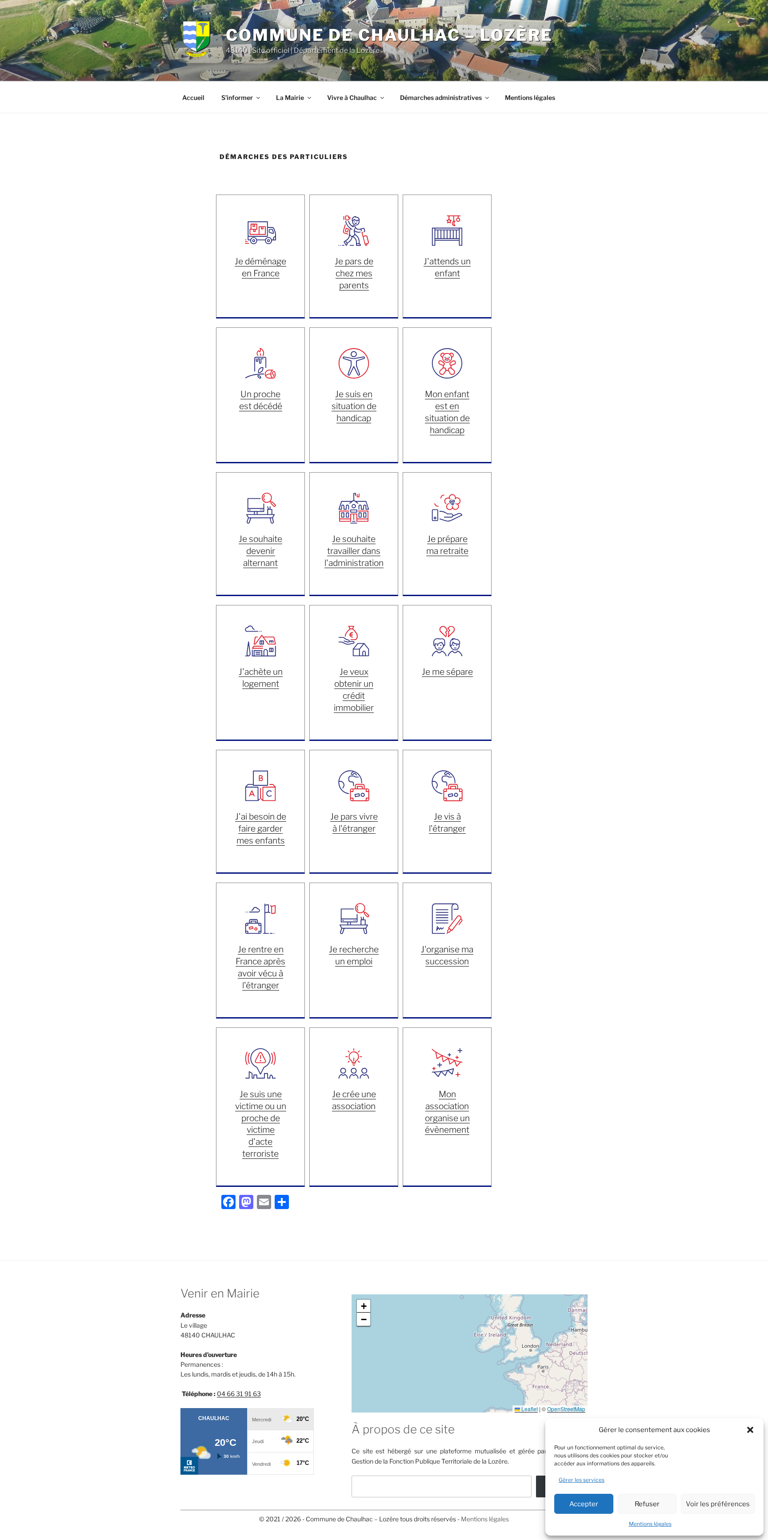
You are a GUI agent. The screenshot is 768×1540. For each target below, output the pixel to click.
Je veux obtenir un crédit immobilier (354, 689)
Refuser (647, 1504)
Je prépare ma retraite (447, 544)
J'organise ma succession (447, 955)
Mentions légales (650, 1523)
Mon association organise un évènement (447, 1112)
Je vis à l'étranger (447, 822)
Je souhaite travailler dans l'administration (354, 550)
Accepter (583, 1504)
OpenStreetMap (566, 1409)
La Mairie (290, 97)
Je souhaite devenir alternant (260, 550)
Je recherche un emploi (354, 955)
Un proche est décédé (260, 400)
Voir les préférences (718, 1504)
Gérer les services (581, 1479)
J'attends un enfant (447, 267)
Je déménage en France (260, 267)
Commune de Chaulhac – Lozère (389, 35)
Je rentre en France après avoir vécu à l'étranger (260, 967)
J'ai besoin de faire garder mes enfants (260, 828)
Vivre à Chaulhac (352, 97)
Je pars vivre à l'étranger (354, 822)
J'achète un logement (261, 677)
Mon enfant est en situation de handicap (447, 412)
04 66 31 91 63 (239, 1393)
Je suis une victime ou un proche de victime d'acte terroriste (260, 1124)
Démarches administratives (441, 97)
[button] (750, 1429)
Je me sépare (447, 671)
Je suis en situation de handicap (354, 406)
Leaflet (529, 1409)
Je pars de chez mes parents (354, 273)
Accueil (193, 97)
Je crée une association (354, 1100)
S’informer (237, 97)
